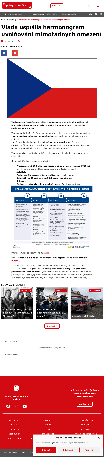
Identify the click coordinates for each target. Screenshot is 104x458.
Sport (48, 425)
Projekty (14, 429)
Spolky (48, 429)
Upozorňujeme (85, 420)
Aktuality (12, 20)
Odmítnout (68, 450)
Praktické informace (86, 434)
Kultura (14, 425)
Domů (3, 20)
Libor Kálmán (15, 46)
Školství (85, 425)
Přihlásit (52, 326)
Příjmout (46, 450)
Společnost (48, 434)
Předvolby (89, 450)
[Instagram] (101, 14)
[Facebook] (96, 14)
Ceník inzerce (14, 438)
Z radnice (48, 420)
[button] (98, 438)
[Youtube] (91, 14)
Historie (85, 429)
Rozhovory (14, 434)
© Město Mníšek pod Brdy (14, 453)
